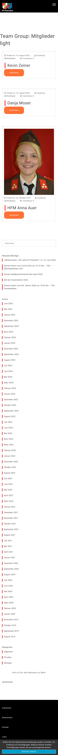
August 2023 (9, 416)
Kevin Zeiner (18, 65)
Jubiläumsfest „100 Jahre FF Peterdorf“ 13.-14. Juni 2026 (30, 260)
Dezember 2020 (11, 563)
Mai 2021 (8, 546)
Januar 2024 (9, 394)
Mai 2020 (8, 591)
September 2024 (11, 354)
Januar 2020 (9, 614)
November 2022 (11, 462)
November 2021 (11, 518)
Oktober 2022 (10, 467)
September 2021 (11, 529)
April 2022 (8, 495)
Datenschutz (7, 718)
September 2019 (11, 631)
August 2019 (9, 637)
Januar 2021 (9, 558)
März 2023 (8, 445)
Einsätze (8, 657)
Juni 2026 (8, 304)
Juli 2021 (8, 541)
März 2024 (8, 383)
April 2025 (8, 332)
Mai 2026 (8, 309)
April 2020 (8, 597)
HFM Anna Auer (22, 208)
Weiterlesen (14, 73)
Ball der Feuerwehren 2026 (16, 280)
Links (4, 737)
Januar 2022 (9, 507)
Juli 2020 (8, 580)
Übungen (8, 663)
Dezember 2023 (11, 400)
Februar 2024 (10, 388)
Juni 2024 (8, 371)
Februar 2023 (10, 450)
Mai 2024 (8, 377)
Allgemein (8, 652)
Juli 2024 (8, 366)
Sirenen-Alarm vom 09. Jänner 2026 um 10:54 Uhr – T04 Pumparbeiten (29, 287)
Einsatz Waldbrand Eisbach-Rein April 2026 (23, 274)
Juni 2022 (8, 484)
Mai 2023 (8, 433)
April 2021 (8, 552)
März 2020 (8, 603)
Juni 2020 (8, 586)
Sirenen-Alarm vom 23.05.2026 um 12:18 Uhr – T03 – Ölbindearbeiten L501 (28, 267)
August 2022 (9, 473)
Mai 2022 (8, 490)
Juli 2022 (8, 479)
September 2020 (11, 569)
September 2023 (11, 411)
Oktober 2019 (10, 625)
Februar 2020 (10, 608)
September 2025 (11, 326)
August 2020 (9, 575)
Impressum (6, 708)
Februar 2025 (10, 337)
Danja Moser (19, 103)
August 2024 (9, 360)
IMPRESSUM (7, 682)
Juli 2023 (8, 422)
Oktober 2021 (10, 524)
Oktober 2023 (10, 405)
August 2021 (9, 535)
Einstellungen (29, 752)
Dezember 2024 (11, 349)
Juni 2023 (8, 428)
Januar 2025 (9, 343)
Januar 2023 (9, 456)
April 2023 (8, 439)
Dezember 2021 (11, 512)
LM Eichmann (9, 59)
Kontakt (5, 727)
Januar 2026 (9, 315)
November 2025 (11, 321)
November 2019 (11, 620)
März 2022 (8, 501)
